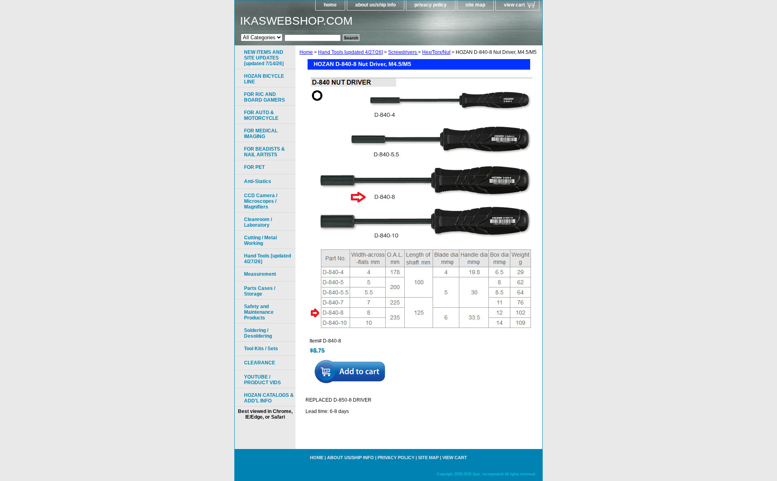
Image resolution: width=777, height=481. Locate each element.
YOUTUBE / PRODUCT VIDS (262, 379)
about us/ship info (375, 5)
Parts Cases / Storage (259, 291)
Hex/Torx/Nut (436, 52)
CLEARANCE (259, 363)
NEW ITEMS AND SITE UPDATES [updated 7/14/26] (264, 57)
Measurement (260, 274)
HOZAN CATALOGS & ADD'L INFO (269, 398)
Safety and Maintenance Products (259, 312)
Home (306, 52)
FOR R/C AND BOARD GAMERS (264, 97)
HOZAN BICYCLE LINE (264, 79)
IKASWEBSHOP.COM (296, 21)
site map (475, 5)
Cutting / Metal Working (260, 240)
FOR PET (254, 167)
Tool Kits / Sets (261, 348)
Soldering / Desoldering (258, 333)
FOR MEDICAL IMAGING (261, 133)
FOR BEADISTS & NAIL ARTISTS (264, 151)
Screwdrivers (403, 52)
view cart (514, 5)
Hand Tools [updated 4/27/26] (350, 52)
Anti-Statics (257, 181)
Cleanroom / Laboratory (258, 222)
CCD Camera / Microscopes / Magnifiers (260, 201)
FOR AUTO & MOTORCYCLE (261, 115)
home (330, 5)
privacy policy (430, 5)
